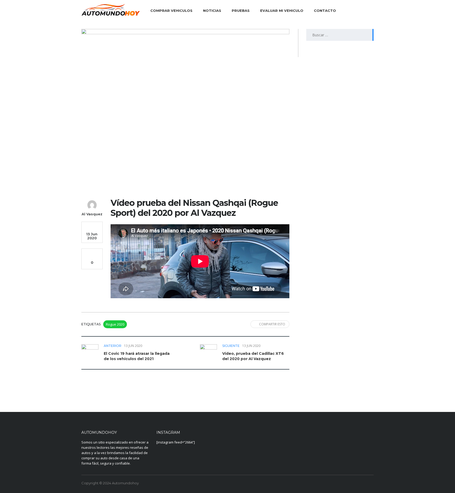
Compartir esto (272, 324)
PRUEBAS (241, 10)
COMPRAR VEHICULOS (171, 10)
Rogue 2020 (115, 324)
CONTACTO (325, 10)
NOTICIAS (212, 10)
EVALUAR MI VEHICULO (281, 10)
